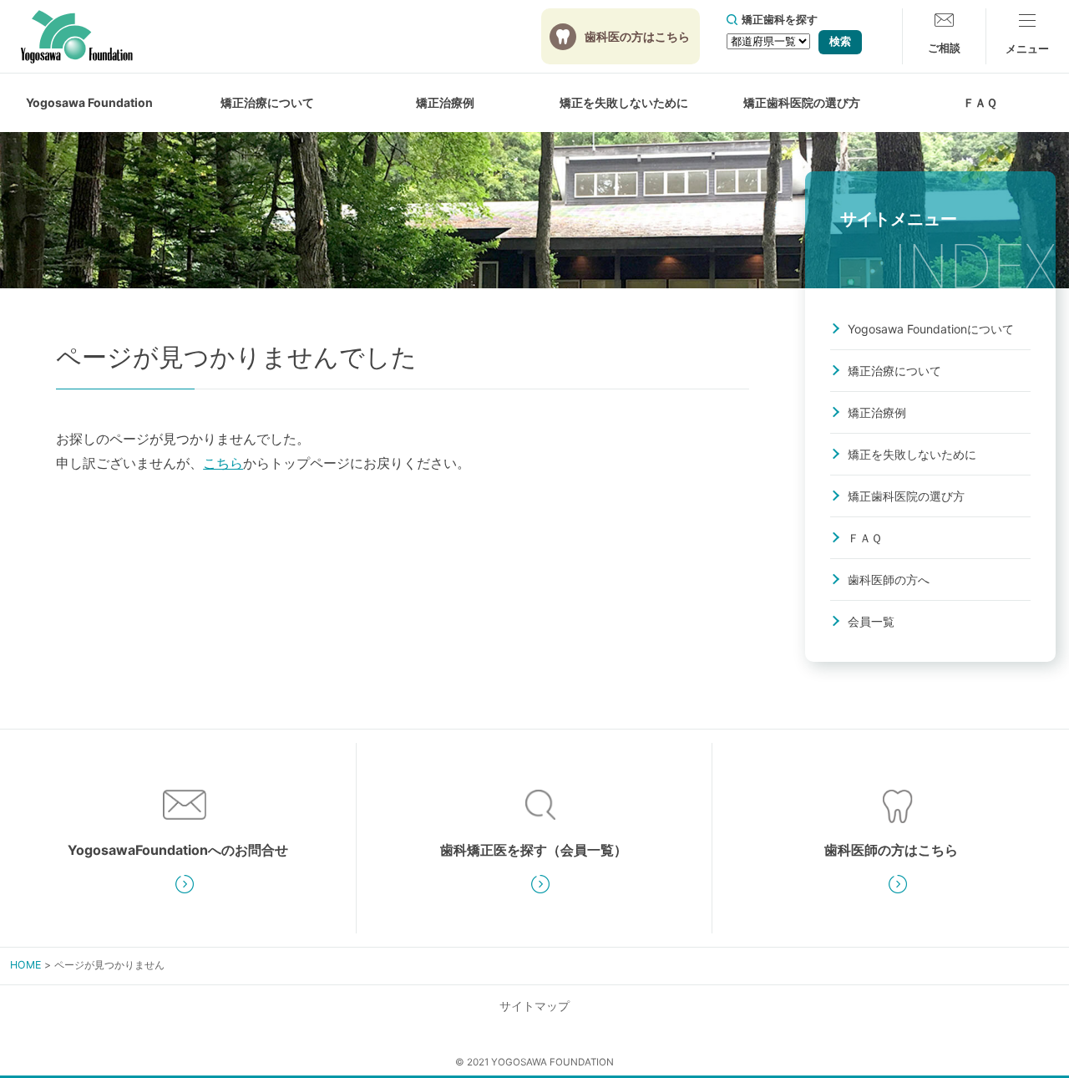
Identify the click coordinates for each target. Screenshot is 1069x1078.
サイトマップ (534, 1006)
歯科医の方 (637, 36)
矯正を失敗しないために (912, 454)
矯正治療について (894, 371)
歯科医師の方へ (889, 579)
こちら (223, 463)
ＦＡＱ (980, 102)
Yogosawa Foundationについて (931, 329)
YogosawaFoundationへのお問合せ (178, 850)
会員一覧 (871, 621)
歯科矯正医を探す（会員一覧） (533, 850)
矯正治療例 (445, 102)
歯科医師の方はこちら (891, 850)
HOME (25, 965)
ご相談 (944, 47)
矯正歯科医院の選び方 (801, 102)
